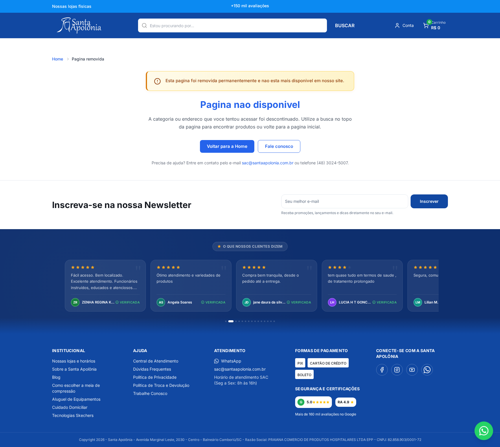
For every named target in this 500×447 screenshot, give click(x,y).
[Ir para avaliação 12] (264, 321)
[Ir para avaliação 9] (255, 321)
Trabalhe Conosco (150, 393)
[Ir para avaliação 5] (242, 321)
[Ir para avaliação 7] (248, 321)
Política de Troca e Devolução (161, 385)
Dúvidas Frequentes (152, 369)
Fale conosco (279, 146)
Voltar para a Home (227, 146)
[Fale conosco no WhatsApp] (484, 431)
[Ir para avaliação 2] (231, 321)
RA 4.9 (343, 402)
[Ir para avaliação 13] (268, 321)
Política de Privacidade (155, 377)
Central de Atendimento (155, 360)
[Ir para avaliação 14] (271, 321)
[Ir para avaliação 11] (261, 321)
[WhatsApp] (427, 370)
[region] (250, 286)
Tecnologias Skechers (72, 415)
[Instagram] (397, 370)
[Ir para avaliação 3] (236, 321)
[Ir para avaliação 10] (258, 321)
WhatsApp (231, 360)
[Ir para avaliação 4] (239, 321)
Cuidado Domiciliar (69, 407)
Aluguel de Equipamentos (76, 399)
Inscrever (429, 201)
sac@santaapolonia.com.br (267, 162)
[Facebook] (382, 370)
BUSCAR (344, 25)
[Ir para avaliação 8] (252, 321)
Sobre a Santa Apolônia (74, 369)
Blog (56, 377)
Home (57, 58)
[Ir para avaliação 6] (245, 321)
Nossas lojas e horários (73, 360)
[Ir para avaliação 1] (226, 321)
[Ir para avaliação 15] (274, 321)
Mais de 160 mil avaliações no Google (325, 414)
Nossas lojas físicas (71, 6)
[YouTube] (412, 370)
